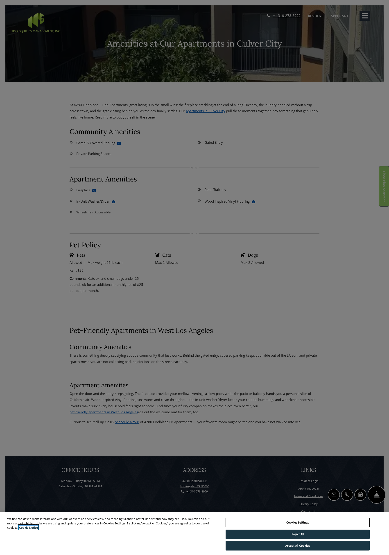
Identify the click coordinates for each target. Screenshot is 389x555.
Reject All (298, 534)
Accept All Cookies (297, 546)
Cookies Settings (297, 522)
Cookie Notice (28, 528)
